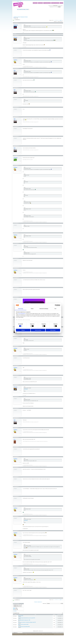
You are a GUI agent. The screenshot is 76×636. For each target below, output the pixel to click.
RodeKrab (16, 25)
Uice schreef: (26, 459)
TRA (14, 70)
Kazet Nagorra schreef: (27, 378)
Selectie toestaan (38, 330)
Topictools (55, 21)
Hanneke (15, 37)
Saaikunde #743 (20, 615)
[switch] (32, 326)
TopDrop (15, 167)
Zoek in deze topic (60, 21)
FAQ (18, 9)
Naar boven (61, 632)
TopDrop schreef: (26, 175)
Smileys (14, 608)
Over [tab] (55, 308)
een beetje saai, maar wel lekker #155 (24, 626)
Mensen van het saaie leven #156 (23, 624)
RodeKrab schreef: (27, 38)
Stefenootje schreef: (27, 399)
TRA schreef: (26, 100)
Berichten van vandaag (22, 9)
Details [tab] (32, 308)
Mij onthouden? (61, 5)
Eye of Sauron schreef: (27, 545)
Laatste (61, 20)
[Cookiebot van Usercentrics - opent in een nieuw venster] (55, 305)
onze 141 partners (21, 313)
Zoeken (27, 9)
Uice (14, 439)
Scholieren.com (57, 632)
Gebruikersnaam (51, 5)
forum (20, 1)
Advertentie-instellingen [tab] (43, 308)
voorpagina (17, 1)
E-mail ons (53, 632)
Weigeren (23, 330)
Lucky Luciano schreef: (27, 519)
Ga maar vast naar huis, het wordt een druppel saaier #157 (27, 622)
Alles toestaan (52, 330)
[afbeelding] (26, 520)
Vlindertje (15, 157)
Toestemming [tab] (20, 308)
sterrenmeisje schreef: (27, 60)
